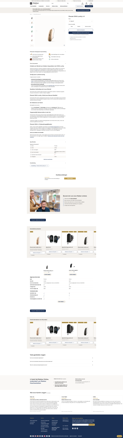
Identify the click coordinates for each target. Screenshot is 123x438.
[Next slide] (32, 45)
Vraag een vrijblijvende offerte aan (38, 220)
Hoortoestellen (33, 6)
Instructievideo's (44, 431)
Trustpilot (64, 378)
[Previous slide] (36, 31)
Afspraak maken (44, 429)
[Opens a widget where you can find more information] (119, 436)
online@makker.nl (66, 423)
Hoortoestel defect (44, 425)
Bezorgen (43, 428)
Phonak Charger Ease (54, 126)
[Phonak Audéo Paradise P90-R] (37, 238)
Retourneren (43, 422)
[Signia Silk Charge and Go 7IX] (69, 238)
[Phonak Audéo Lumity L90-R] (85, 238)
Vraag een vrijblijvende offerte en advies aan (80, 32)
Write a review (70, 178)
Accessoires (41, 6)
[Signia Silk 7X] (53, 238)
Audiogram (54, 424)
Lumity (36, 69)
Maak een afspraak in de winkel (83, 10)
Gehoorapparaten (33, 420)
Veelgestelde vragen (45, 423)
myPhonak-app (51, 85)
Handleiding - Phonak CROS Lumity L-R (38, 165)
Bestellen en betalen (45, 426)
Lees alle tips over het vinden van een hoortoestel (55, 428)
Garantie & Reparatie (45, 420)
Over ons (47, 6)
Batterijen (32, 423)
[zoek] (67, 3)
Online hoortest (55, 420)
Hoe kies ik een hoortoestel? (54, 423)
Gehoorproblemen (63, 6)
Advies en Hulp (55, 6)
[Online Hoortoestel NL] (34, 3)
